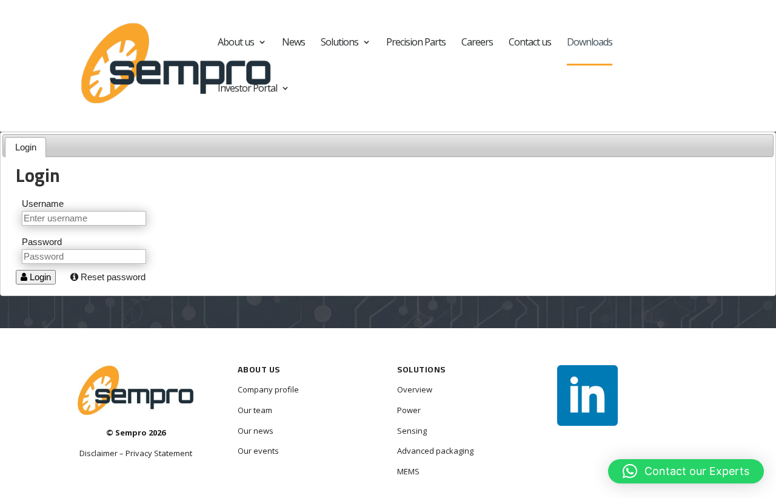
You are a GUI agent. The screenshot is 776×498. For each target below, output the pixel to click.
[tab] (25, 147)
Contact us (530, 43)
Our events (258, 450)
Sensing (412, 430)
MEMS (408, 471)
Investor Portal (247, 89)
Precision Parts (416, 43)
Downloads (589, 43)
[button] (686, 471)
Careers (477, 43)
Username (43, 203)
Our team (255, 410)
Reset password (112, 277)
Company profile (268, 389)
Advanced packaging (435, 450)
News (293, 43)
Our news (255, 430)
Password (42, 242)
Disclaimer (98, 453)
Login (25, 147)
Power (409, 410)
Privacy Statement (158, 453)
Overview (414, 389)
